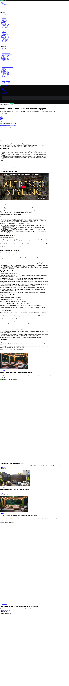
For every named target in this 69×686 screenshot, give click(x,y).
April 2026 (4, 19)
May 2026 (4, 18)
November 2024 (5, 37)
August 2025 (4, 27)
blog (3, 3)
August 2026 (4, 14)
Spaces (3, 89)
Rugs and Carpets (5, 73)
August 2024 (4, 40)
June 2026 (4, 17)
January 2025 (5, 35)
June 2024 (4, 42)
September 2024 (5, 39)
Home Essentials (5, 61)
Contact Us (6, 96)
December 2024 (5, 36)
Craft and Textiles (5, 52)
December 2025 (5, 23)
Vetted (3, 78)
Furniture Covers (5, 58)
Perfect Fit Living (3, 0)
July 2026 (4, 15)
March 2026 (4, 20)
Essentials (4, 91)
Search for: (2, 102)
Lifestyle (4, 69)
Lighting (3, 70)
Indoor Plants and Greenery (7, 67)
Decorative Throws (6, 53)
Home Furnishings (5, 63)
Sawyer (1, 131)
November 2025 (5, 24)
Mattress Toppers (5, 72)
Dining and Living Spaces (7, 54)
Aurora (3, 376)
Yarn (3, 83)
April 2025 (4, 32)
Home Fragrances (5, 62)
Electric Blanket (5, 56)
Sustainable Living (6, 76)
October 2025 (5, 25)
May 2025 (4, 31)
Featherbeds (4, 57)
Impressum (4, 6)
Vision (5, 10)
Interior (3, 68)
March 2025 (4, 33)
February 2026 (5, 21)
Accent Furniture (5, 48)
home (3, 2)
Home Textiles (5, 66)
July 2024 (4, 41)
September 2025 (5, 26)
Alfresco (4, 49)
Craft (3, 88)
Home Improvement (6, 64)
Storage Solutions (5, 75)
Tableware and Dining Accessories (9, 77)
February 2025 (5, 34)
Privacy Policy (5, 4)
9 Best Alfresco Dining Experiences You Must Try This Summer (8, 125)
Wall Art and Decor (6, 80)
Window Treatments (6, 82)
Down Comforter (5, 55)
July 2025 (4, 28)
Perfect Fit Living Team (6, 610)
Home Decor (4, 60)
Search (12, 103)
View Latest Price (3, 165)
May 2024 (4, 43)
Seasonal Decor (5, 74)
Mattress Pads (5, 71)
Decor (3, 90)
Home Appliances (5, 59)
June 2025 (4, 29)
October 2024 (5, 38)
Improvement (4, 93)
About (3, 95)
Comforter (4, 50)
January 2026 (5, 22)
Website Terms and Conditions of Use (9, 5)
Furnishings (4, 92)
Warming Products (6, 81)
